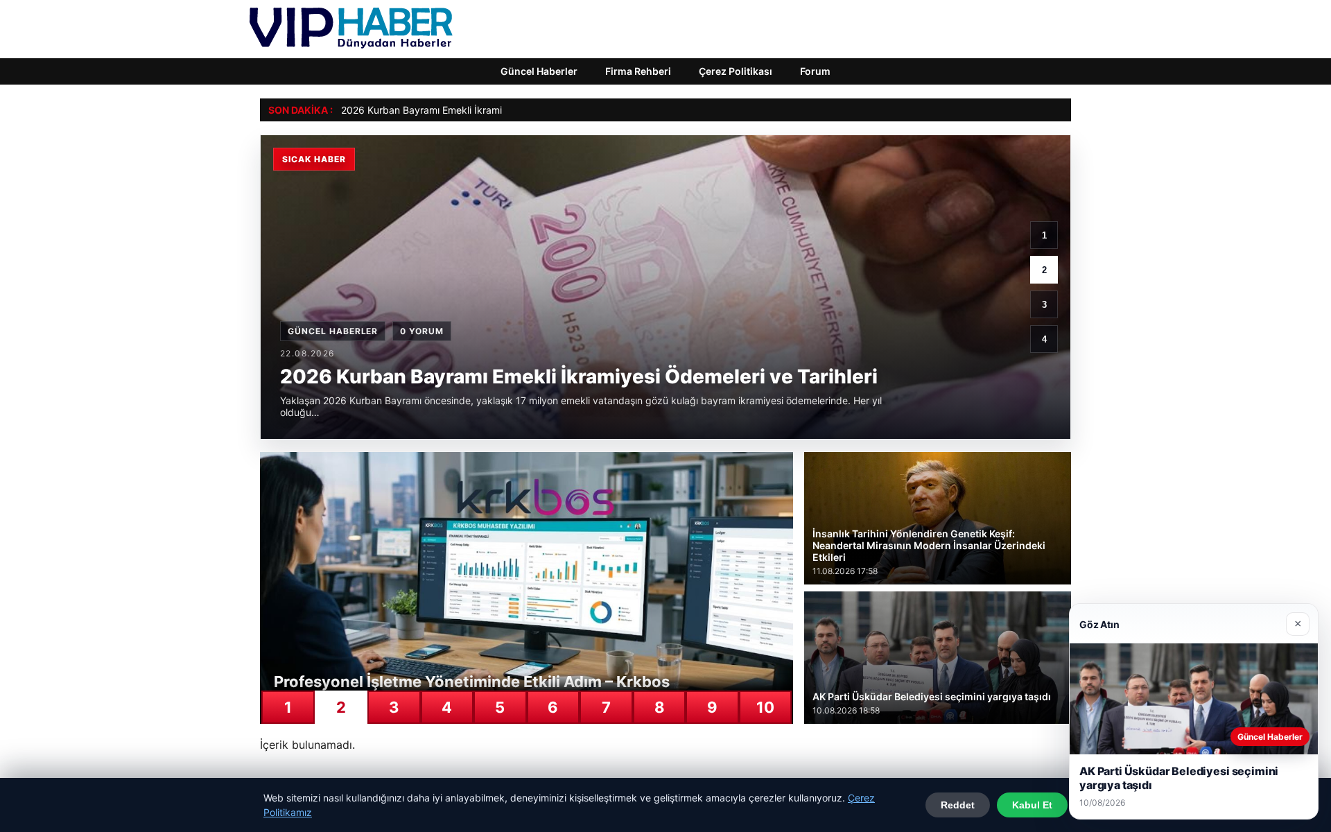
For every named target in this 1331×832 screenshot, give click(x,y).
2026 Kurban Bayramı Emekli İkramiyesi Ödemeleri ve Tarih (474, 110)
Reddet (958, 805)
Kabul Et (1032, 805)
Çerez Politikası (735, 71)
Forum (815, 71)
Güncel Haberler (539, 71)
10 (765, 707)
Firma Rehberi (638, 71)
